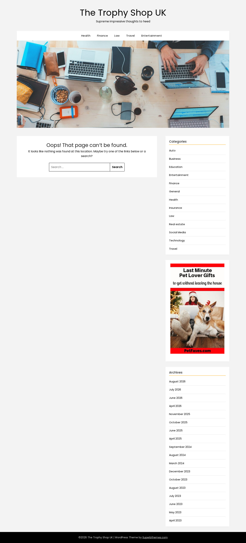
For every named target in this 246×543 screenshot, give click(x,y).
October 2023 (178, 479)
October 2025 (178, 422)
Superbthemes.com (155, 537)
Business (175, 159)
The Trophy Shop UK (123, 13)
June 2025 (176, 430)
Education (175, 167)
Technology (177, 240)
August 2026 (177, 381)
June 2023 (175, 504)
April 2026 (175, 406)
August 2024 (177, 455)
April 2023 (175, 520)
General (174, 191)
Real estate (177, 224)
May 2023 (175, 512)
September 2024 (180, 447)
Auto (172, 150)
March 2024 (176, 463)
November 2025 (179, 414)
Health (86, 35)
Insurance (175, 208)
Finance (102, 35)
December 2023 (179, 471)
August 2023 (177, 488)
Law (117, 35)
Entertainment (151, 35)
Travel (130, 35)
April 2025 (175, 438)
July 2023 (175, 496)
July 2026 (175, 389)
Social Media (177, 232)
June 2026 (175, 398)
